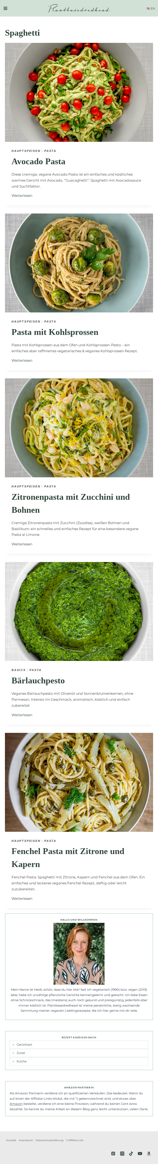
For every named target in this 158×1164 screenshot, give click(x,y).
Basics (19, 670)
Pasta (50, 151)
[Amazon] (149, 1153)
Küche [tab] (22, 1061)
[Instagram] (122, 1153)
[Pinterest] (113, 1153)
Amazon (16, 1104)
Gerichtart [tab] (24, 1045)
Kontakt (11, 1140)
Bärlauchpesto (38, 680)
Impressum (26, 1140)
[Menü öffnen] (5, 8)
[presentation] (79, 92)
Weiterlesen (23, 196)
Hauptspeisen (26, 151)
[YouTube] (140, 1153)
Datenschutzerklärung (49, 1140)
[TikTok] (131, 1153)
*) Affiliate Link (74, 1140)
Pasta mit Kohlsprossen (55, 332)
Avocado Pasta (38, 161)
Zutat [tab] (21, 1053)
